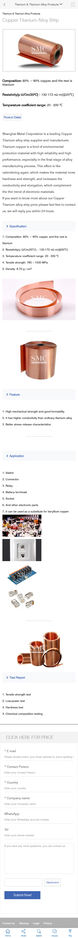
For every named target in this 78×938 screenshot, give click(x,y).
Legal (36, 923)
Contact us (8, 923)
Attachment (52, 882)
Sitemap (24, 923)
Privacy (48, 923)
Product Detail (12, 117)
